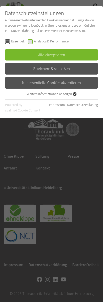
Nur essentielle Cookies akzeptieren (51, 82)
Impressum (57, 104)
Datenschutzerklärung (82, 104)
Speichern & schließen (51, 68)
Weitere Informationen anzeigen (50, 94)
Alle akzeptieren (51, 54)
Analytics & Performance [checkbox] (51, 41)
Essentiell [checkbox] (17, 41)
